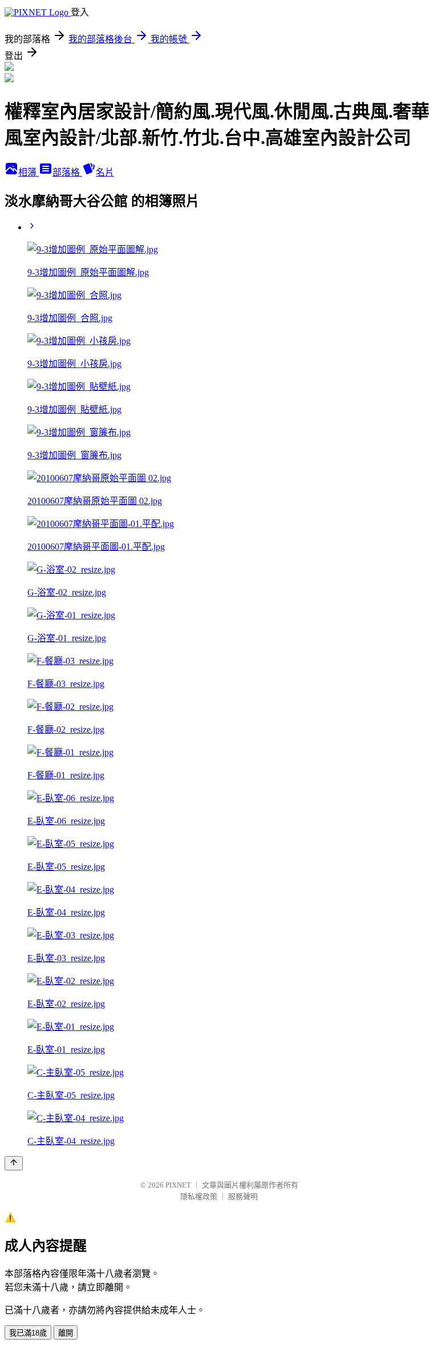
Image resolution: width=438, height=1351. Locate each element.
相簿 (28, 172)
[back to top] (14, 1163)
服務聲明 (243, 1196)
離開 (65, 1333)
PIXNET (178, 1185)
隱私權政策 (198, 1196)
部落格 (67, 172)
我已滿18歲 (28, 1333)
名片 (105, 172)
